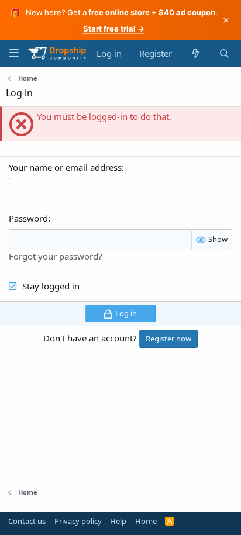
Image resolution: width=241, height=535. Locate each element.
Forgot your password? (55, 256)
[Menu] (13, 53)
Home (146, 521)
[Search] (224, 53)
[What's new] (195, 53)
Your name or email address (65, 167)
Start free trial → (113, 28)
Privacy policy (78, 521)
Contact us (27, 521)
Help (118, 521)
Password (28, 218)
